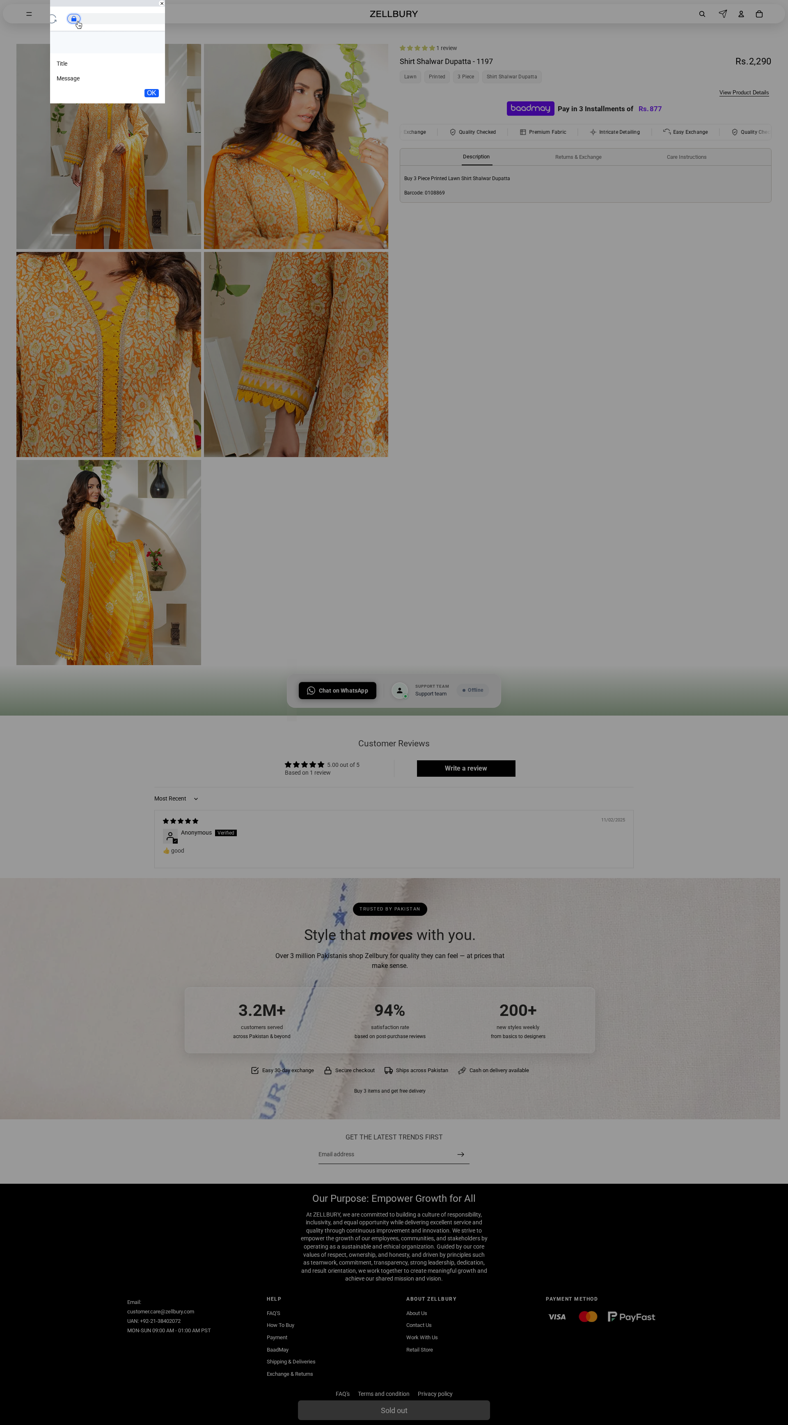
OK (151, 92)
